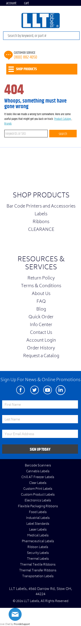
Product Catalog (62, 118)
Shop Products (41, 196)
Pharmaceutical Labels (38, 541)
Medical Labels (38, 535)
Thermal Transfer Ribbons (37, 570)
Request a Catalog (41, 356)
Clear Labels (37, 483)
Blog (41, 309)
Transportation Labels (38, 576)
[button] (70, 171)
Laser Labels (38, 530)
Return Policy (41, 278)
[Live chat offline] (15, 619)
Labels (41, 214)
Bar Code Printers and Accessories (41, 206)
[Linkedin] (60, 390)
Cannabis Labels (37, 471)
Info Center (41, 325)
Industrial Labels (38, 518)
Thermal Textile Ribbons (38, 565)
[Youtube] (47, 390)
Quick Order (41, 317)
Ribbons (41, 222)
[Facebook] (20, 390)
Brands (8, 123)
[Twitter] (35, 390)
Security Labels (38, 553)
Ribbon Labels (37, 547)
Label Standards (37, 524)
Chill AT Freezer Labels (37, 477)
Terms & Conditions (41, 286)
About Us (41, 294)
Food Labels (38, 512)
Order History (41, 348)
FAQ (41, 301)
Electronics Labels (38, 500)
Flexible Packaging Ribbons (38, 506)
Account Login (41, 340)
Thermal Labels (38, 559)
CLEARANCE (41, 230)
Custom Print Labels (37, 489)
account (11, 3)
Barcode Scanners (38, 465)
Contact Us (41, 333)
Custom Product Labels (38, 495)
